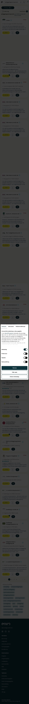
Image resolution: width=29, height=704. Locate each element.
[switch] (25, 354)
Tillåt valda (14, 372)
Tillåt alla (14, 368)
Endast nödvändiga (14, 376)
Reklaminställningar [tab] (20, 326)
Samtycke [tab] (4, 326)
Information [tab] (11, 326)
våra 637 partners (9, 333)
